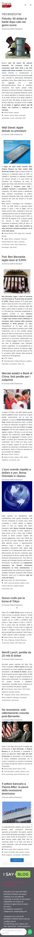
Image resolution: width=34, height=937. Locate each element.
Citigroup (11, 640)
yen (18, 460)
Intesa (27, 852)
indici (15, 242)
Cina (5, 640)
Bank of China (9, 457)
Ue (23, 364)
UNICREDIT (25, 855)
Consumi (24, 239)
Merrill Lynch (24, 695)
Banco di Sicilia (9, 852)
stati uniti (18, 118)
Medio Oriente (18, 586)
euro (27, 583)
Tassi (19, 364)
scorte (12, 118)
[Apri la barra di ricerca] (25, 5)
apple (6, 239)
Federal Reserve (7, 242)
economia (22, 115)
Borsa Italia (8, 580)
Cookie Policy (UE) (10, 885)
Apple (24, 208)
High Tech (21, 233)
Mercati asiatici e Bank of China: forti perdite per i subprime (17, 376)
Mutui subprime (7, 697)
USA (23, 118)
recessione (5, 118)
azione (6, 115)
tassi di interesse (20, 774)
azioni (12, 115)
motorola (21, 242)
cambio (17, 771)
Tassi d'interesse (20, 244)
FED (15, 233)
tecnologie (5, 247)
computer (17, 239)
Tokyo (12, 643)
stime (12, 244)
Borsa (11, 239)
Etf (14, 580)
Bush (16, 115)
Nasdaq (28, 233)
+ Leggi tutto (17, 860)
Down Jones (15, 695)
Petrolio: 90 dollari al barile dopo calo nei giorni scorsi (14, 22)
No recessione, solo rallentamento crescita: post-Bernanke (15, 713)
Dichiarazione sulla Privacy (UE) (15, 882)
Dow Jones (18, 689)
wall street (13, 247)
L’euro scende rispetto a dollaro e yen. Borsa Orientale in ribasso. (16, 472)
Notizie (16, 112)
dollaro (17, 457)
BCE (5, 583)
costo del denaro (13, 583)
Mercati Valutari (21, 580)
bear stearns (20, 852)
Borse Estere (8, 112)
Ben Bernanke (9, 361)
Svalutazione (6, 700)
